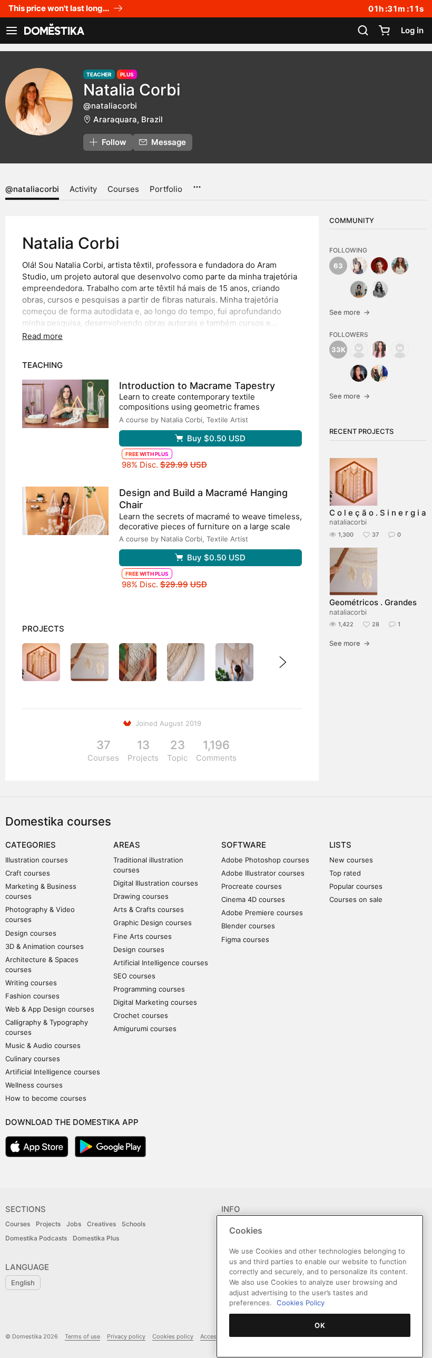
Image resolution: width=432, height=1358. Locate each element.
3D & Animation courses (44, 946)
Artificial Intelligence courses (52, 1072)
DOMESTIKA (53, 30)
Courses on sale (355, 899)
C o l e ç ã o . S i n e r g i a (377, 513)
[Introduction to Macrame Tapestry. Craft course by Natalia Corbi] (65, 404)
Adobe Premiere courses (262, 912)
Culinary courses (32, 1058)
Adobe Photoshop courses (265, 860)
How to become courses (45, 1098)
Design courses (30, 933)
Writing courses (31, 982)
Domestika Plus (96, 1238)
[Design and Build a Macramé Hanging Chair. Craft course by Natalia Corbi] (65, 511)
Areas (126, 845)
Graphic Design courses (152, 922)
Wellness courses (34, 1085)
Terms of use (82, 1336)
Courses (123, 189)
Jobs (73, 1224)
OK (320, 1325)
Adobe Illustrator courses (263, 873)
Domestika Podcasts (36, 1238)
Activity (83, 189)
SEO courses (134, 976)
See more (349, 312)
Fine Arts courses (142, 936)
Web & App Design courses (49, 1009)
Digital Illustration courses (155, 883)
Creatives (101, 1224)
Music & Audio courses (43, 1045)
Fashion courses (32, 996)
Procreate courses (251, 886)
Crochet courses (140, 1015)
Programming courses (149, 989)
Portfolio (166, 189)
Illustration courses (36, 860)
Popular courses (355, 886)
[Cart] (384, 30)
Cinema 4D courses (253, 899)
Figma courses (245, 939)
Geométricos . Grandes (373, 602)
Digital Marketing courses (155, 1002)
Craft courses (27, 873)
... (197, 183)
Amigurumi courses (144, 1028)
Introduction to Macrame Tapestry (197, 385)
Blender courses (248, 926)
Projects (48, 1224)
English (23, 1282)
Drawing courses (141, 896)
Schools (133, 1224)
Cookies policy (172, 1336)
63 (338, 265)
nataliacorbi (348, 522)
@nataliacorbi (32, 189)
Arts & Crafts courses (148, 909)
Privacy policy (126, 1336)
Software (243, 845)
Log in (412, 30)
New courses (351, 860)
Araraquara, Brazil (128, 119)
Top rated (345, 873)
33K (338, 349)
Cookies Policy (301, 1302)
